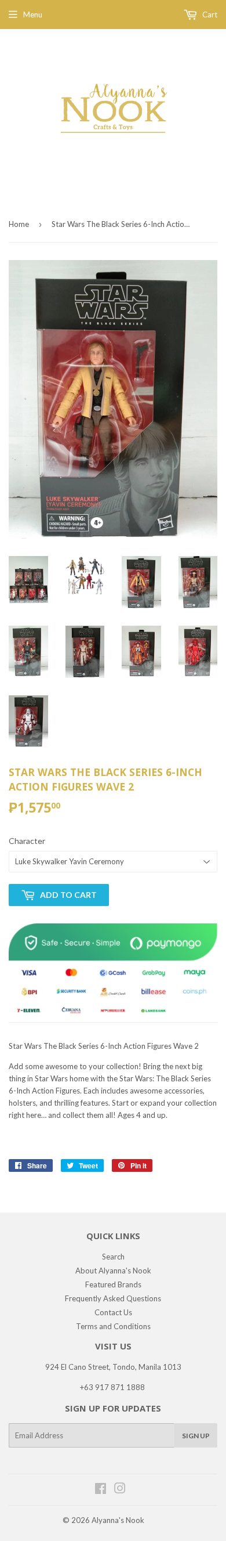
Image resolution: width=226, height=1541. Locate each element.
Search (113, 1256)
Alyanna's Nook (118, 1520)
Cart (209, 14)
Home (19, 224)
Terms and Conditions (113, 1326)
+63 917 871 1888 (112, 1387)
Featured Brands (113, 1284)
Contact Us (113, 1312)
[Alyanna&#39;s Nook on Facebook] (100, 1490)
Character (27, 841)
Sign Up (196, 1435)
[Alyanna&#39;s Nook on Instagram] (120, 1490)
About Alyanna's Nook (113, 1270)
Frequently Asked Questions (113, 1298)
